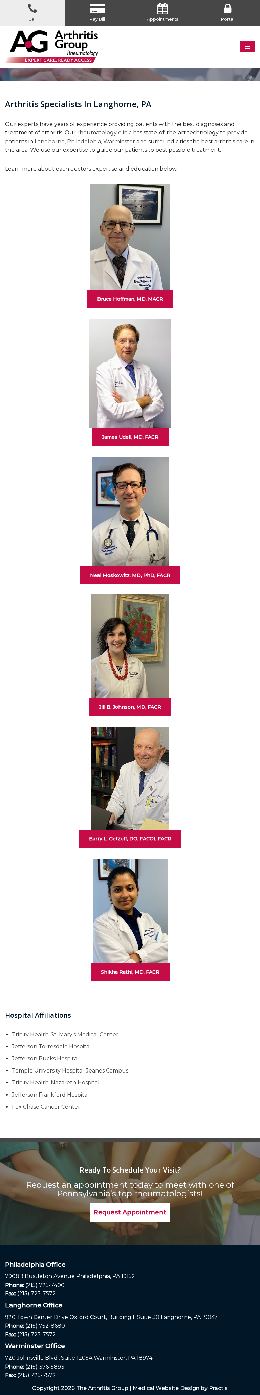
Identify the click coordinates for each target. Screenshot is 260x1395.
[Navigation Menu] (247, 46)
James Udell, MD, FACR (130, 437)
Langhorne (50, 141)
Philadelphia (84, 141)
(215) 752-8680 (45, 1326)
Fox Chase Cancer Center (46, 1107)
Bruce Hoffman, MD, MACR (130, 299)
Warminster (118, 141)
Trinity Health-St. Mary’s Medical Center (65, 1034)
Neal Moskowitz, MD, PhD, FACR (130, 575)
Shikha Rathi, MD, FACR (130, 972)
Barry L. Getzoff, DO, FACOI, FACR (130, 839)
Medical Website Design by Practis (180, 1388)
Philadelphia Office (35, 1264)
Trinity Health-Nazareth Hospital (56, 1082)
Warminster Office (35, 1346)
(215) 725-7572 (36, 1293)
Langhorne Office (34, 1305)
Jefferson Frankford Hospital (50, 1094)
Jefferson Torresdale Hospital (51, 1046)
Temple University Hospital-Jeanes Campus (70, 1070)
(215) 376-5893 (44, 1366)
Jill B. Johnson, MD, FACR (130, 707)
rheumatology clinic (104, 132)
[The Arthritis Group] (51, 46)
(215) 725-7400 (45, 1285)
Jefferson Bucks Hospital (45, 1058)
